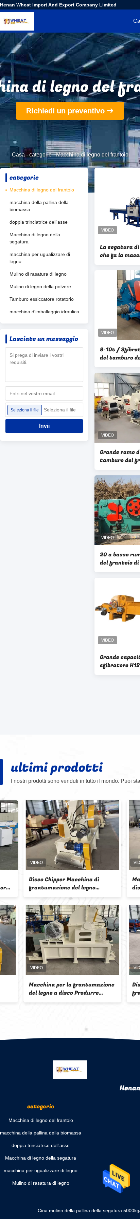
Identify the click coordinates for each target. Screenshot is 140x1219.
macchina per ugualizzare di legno (40, 258)
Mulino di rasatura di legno (38, 274)
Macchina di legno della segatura (35, 238)
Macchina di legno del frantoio (42, 189)
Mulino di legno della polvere (40, 286)
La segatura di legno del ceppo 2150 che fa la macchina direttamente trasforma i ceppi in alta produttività (48, 989)
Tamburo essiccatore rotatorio (42, 299)
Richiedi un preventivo (65, 111)
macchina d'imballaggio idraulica (44, 311)
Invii (44, 426)
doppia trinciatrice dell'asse (39, 222)
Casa (18, 155)
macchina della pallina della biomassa (39, 206)
